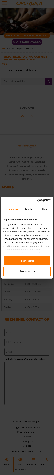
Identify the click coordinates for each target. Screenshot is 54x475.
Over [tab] (44, 209)
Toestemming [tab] (10, 209)
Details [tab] (28, 209)
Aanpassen (25, 271)
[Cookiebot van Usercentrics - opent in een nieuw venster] (38, 201)
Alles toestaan (27, 260)
